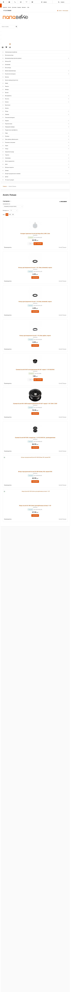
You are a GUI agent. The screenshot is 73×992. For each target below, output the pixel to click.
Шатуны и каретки (9, 167)
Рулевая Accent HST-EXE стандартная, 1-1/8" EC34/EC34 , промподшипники (35, 437)
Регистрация (65, 10)
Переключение (8, 123)
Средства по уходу (9, 151)
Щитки (6, 176)
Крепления (7, 105)
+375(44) (7, 10)
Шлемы (7, 170)
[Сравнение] (10, 47)
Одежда (7, 114)
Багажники (7, 64)
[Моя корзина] (2, 47)
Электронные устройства (11, 52)
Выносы (7, 77)
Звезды (7, 89)
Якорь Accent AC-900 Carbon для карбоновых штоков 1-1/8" (35, 505)
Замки (6, 83)
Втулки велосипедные (10, 73)
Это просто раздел (9, 179)
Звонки (6, 92)
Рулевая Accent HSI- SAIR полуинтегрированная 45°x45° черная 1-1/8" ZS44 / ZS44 (35, 403)
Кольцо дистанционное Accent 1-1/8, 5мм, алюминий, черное (35, 301)
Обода (6, 111)
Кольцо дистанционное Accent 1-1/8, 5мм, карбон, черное (35, 335)
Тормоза (7, 154)
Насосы (7, 108)
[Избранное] (6, 47)
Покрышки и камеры (10, 126)
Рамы (6, 133)
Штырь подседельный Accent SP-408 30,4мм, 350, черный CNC (35, 471)
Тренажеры (8, 158)
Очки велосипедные (10, 117)
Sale (28, 7)
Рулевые (7, 136)
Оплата (9, 7)
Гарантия (5, 7)
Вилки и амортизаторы (10, 70)
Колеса (6, 102)
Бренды (19, 7)
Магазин (24, 7)
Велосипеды (8, 67)
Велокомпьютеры (9, 55)
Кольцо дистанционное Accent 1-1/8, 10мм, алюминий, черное (35, 267)
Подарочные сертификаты (11, 130)
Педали (7, 120)
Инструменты (8, 95)
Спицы (6, 148)
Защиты (7, 86)
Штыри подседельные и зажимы (12, 173)
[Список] (10, 214)
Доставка (14, 7)
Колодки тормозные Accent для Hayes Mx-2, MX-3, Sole (35, 233)
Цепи (6, 164)
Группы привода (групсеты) (11, 80)
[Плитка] (7, 214)
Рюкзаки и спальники (10, 142)
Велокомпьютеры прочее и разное (13, 58)
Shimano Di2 (8, 61)
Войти (60, 10)
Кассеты (7, 98)
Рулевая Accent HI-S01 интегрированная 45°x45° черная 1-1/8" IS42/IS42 (35, 369)
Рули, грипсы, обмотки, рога (11, 139)
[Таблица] (13, 214)
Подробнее (35, 277)
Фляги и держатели (9, 161)
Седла (6, 145)
